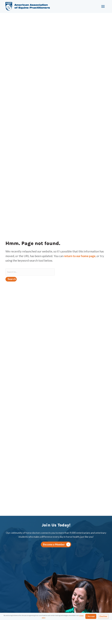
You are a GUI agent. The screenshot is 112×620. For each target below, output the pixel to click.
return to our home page (79, 256)
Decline (103, 616)
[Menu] (103, 6)
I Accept (91, 616)
